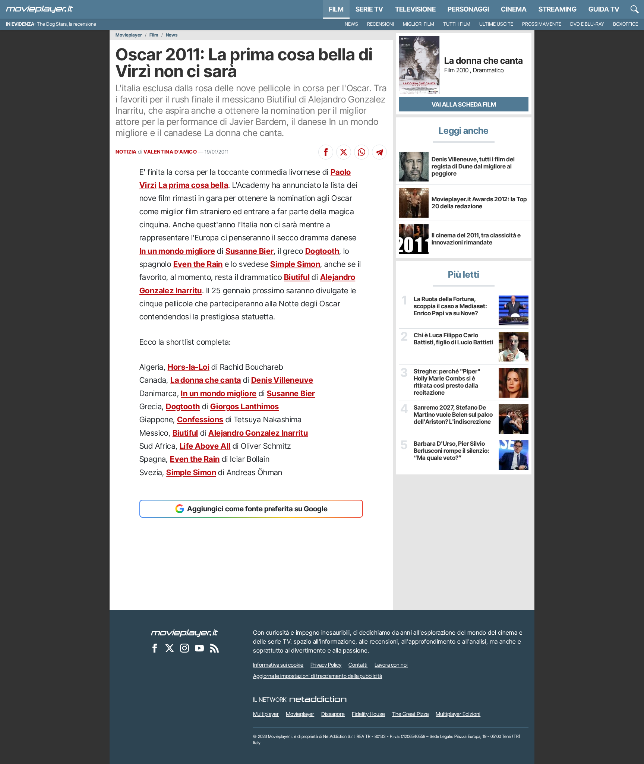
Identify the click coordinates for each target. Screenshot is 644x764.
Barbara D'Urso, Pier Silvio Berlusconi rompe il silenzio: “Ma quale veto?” (451, 450)
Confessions (200, 419)
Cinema (514, 9)
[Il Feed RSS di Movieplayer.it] (214, 648)
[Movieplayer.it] (39, 9)
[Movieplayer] (184, 632)
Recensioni (380, 24)
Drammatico (488, 70)
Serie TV (369, 9)
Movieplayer (129, 35)
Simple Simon (295, 264)
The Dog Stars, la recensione (66, 24)
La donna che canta (205, 380)
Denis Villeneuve (282, 380)
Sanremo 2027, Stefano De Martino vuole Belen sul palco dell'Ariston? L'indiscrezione (453, 414)
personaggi (468, 9)
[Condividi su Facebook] (325, 152)
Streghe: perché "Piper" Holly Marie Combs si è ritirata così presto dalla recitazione (447, 382)
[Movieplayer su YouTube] (199, 648)
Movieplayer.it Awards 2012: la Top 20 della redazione (479, 202)
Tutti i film (456, 24)
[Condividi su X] (343, 152)
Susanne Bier (249, 251)
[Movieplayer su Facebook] (154, 648)
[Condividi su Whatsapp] (361, 152)
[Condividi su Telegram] (379, 152)
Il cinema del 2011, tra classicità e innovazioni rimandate (476, 238)
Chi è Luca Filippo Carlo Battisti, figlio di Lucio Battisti (453, 339)
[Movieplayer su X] (169, 648)
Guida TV (603, 9)
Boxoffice (625, 24)
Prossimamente (541, 24)
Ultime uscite (496, 24)
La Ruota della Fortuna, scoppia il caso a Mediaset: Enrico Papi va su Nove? (450, 306)
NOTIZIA (126, 152)
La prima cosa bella (193, 185)
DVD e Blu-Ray (587, 24)
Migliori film (418, 24)
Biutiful (297, 277)
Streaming (558, 9)
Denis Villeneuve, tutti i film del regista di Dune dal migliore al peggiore (473, 166)
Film (336, 9)
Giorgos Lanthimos (244, 406)
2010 (462, 70)
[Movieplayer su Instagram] (184, 648)
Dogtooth (322, 251)
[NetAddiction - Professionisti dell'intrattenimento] (318, 699)
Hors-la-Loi (188, 367)
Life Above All (205, 446)
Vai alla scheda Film (464, 104)
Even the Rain (198, 264)
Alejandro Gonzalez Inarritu (258, 433)
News (351, 24)
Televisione (415, 9)
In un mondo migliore (177, 251)
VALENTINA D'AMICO (170, 152)
